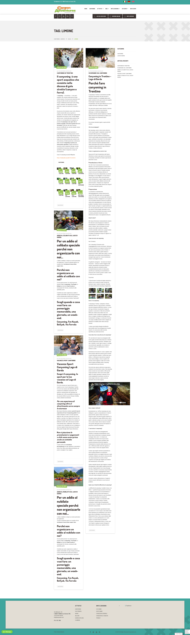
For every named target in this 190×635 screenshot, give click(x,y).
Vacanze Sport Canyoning (66, 360)
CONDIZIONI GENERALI (101, 613)
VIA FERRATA (78, 611)
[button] (7, 631)
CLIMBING (77, 620)
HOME (85, 8)
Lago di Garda (121, 55)
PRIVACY (98, 618)
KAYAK (76, 613)
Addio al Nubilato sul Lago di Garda (67, 493)
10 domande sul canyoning (98, 73)
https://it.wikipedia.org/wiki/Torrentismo (66, 158)
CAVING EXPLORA (79, 618)
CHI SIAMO (124, 8)
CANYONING (92, 8)
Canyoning (60, 205)
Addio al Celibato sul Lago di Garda (67, 236)
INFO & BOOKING (115, 8)
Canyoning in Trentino (65, 73)
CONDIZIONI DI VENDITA (102, 615)
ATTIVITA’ (99, 8)
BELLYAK (77, 615)
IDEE (106, 8)
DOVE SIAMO (133, 8)
